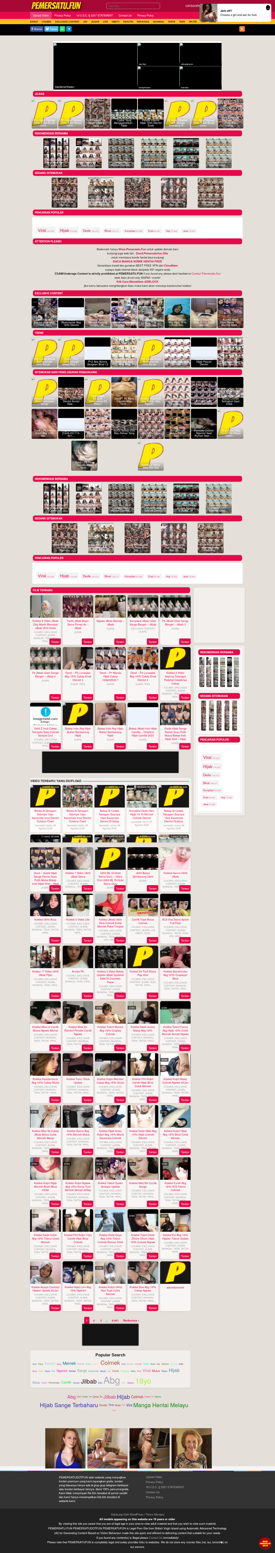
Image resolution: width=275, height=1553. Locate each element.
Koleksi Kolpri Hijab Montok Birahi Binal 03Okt (45, 1186)
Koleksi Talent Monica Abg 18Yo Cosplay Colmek (110, 1030)
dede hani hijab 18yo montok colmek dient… (153, 162)
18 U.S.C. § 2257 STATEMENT (165, 1487)
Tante (111, 1404)
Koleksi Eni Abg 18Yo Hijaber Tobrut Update (175, 1236)
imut (34, 1364)
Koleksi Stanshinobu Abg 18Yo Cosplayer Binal (175, 974)
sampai (76, 1383)
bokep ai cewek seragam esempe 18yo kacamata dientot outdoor (173, 816)
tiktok (40, 1371)
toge (124, 1383)
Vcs (129, 1405)
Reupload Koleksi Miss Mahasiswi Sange (44, 401)
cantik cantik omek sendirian (203, 402)
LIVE (152, 930)
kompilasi (133, 231)
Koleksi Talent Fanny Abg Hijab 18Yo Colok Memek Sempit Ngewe (175, 1030)
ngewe (130, 1382)
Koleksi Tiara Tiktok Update (78, 1080)
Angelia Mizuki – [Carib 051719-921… (71, 433)
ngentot (62, 1370)
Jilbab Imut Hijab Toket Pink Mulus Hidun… (230, 433)
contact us (156, 1538)
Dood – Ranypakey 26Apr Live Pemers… (97, 433)
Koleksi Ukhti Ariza (45, 919)
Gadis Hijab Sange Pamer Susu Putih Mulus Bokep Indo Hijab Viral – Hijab (175, 734)
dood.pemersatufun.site (152, 253)
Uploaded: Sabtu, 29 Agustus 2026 (45, 827)
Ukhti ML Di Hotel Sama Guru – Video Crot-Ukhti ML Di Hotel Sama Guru (110, 878)
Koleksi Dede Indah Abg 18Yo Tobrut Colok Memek (45, 1238)
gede (44, 1382)
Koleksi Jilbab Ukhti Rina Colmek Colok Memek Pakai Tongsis (110, 923)
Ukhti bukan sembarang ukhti (143, 874)
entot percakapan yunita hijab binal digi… (137, 202)
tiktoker (95, 1364)
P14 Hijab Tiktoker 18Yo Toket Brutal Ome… (44, 123)
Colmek (137, 1396)
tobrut (164, 1371)
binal (112, 230)
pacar (80, 1363)
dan (100, 1382)
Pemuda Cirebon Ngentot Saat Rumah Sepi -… (204, 433)
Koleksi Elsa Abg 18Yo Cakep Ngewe (143, 1288)
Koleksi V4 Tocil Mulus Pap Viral (143, 973)
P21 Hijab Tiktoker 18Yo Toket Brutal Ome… (71, 123)
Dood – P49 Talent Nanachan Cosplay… (177, 401)
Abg (71, 1396)
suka (88, 1364)
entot (154, 231)
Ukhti (79, 1396)
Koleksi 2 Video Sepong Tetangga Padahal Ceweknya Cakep (175, 678)
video (133, 1371)
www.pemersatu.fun (132, 249)
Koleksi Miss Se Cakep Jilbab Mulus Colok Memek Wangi (45, 1134)
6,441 (115, 1320)
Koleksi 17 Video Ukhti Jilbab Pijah (45, 973)
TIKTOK (185, 693)
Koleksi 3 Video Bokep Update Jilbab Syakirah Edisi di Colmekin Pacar (110, 976)
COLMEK (38, 632)
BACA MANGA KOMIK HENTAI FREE (137, 261)
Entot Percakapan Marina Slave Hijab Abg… (210, 202)
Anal (117, 1405)
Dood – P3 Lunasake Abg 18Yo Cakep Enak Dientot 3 (78, 676)
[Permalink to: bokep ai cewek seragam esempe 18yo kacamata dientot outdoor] (174, 796)
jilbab (189, 230)
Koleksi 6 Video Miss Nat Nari (151, 466)
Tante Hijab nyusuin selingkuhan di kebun (98, 400)
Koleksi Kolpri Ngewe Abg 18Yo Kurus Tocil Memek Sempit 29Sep (78, 1186)
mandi (103, 1371)
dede (91, 230)
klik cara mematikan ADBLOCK (137, 281)
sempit (138, 1364)
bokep (36, 1382)
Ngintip (158, 1396)
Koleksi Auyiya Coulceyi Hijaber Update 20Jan (45, 1288)
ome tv (98, 1397)
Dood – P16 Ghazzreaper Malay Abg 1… (71, 362)
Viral (114, 1410)
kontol (72, 1371)
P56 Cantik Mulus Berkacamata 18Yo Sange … (44, 362)
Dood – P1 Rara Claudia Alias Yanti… (124, 401)
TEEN (48, 638)
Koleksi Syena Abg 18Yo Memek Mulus (78, 1132)
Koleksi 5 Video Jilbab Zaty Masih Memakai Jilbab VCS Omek (45, 624)
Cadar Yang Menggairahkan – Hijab (124, 123)
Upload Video (154, 1477)
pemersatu (54, 1382)
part (139, 1371)
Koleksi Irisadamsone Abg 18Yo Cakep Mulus (45, 1080)
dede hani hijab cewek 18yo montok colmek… (121, 162)
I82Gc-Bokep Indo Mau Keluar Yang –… (124, 433)
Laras (85, 1396)
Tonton (55, 642)
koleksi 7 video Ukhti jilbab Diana (77, 874)
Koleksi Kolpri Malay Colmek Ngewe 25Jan (175, 1080)
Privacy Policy (154, 1482)
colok (115, 1371)
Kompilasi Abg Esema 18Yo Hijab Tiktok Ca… (44, 322)
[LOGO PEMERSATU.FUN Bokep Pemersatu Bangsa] (56, 5)
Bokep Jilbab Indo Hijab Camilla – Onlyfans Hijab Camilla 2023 (143, 732)
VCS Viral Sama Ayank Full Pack (175, 921)
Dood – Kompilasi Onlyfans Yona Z (124, 323)
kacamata (93, 1371)
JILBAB (51, 635)
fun (53, 1371)
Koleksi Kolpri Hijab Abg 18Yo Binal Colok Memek (175, 1134)
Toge (90, 1396)
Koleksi (147, 1396)
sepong (173, 1364)
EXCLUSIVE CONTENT (46, 633)
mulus (156, 1370)
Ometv (103, 1405)
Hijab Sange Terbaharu (69, 1405)
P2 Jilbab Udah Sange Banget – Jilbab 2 (45, 674)
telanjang (124, 1371)
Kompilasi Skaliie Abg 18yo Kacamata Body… (101, 202)
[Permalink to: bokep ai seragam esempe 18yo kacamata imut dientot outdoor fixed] (45, 796)
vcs (158, 1364)
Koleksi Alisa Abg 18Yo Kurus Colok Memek (204, 322)
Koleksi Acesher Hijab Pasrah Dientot (204, 362)
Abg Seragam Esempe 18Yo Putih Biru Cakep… (230, 121)
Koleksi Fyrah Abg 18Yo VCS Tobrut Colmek (175, 1186)
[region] (110, 810)
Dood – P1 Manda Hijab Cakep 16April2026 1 (110, 676)
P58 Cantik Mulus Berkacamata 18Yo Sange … (150, 362)
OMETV (139, 933)
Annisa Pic (78, 971)
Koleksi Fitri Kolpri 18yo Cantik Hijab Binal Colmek (78, 1238)
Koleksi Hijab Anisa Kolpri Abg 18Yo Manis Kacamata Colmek (110, 1134)
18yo (143, 1380)
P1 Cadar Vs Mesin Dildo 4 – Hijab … (97, 123)
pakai (40, 1364)
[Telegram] (69, 29)
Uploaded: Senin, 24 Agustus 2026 (141, 823)
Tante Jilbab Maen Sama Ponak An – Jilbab (78, 624)
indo (181, 1364)
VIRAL (45, 641)
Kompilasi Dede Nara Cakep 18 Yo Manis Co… (89, 162)
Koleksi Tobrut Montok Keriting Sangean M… (97, 322)
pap (109, 1371)
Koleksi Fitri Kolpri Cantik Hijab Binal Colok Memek (142, 1082)
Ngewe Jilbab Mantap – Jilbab (110, 622)
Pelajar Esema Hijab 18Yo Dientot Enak (151, 123)
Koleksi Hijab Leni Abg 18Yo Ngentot (78, 1288)
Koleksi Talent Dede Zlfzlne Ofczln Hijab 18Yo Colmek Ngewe (143, 1238)
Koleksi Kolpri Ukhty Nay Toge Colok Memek (110, 1290)
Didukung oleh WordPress (127, 1514)
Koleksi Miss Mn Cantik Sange (143, 1184)
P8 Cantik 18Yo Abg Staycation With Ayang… (230, 362)
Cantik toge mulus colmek (143, 921)
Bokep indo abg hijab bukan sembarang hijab (78, 732)
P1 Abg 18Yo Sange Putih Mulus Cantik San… (177, 431)
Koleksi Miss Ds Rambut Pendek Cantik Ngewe (78, 1030)
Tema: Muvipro (155, 1514)
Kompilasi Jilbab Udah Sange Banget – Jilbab (142, 622)
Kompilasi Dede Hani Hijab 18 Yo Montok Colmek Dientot (141, 814)
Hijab (123, 1397)
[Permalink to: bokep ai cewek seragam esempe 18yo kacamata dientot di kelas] (109, 796)
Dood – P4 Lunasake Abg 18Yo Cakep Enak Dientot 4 (143, 676)
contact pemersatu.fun (206, 273)
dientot (165, 1364)
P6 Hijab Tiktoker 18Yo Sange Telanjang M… (177, 123)
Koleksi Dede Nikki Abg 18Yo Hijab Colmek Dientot (143, 1134)
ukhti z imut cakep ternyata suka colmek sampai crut (45, 732)
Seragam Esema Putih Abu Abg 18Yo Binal (124, 362)
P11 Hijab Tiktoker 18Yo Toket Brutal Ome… (204, 123)
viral (46, 230)
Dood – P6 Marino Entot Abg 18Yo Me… (44, 433)
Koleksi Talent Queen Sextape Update (110, 1184)
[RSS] (242, 29)
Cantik (123, 1405)
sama (47, 1371)
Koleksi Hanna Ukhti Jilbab (175, 874)
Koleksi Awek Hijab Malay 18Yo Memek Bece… (230, 322)
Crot (153, 1396)
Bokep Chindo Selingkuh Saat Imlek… (230, 401)
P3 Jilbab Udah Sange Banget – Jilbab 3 (175, 622)
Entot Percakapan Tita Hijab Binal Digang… (64, 202)
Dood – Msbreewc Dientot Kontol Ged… (71, 401)
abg (171, 230)
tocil (123, 1364)
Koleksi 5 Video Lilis (78, 919)
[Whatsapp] (62, 29)
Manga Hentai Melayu (160, 1405)
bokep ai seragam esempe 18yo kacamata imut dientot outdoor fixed (45, 816)
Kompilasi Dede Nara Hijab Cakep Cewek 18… (56, 162)
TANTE (177, 933)
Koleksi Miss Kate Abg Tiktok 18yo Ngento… (150, 401)
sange (82, 1370)
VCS (54, 638)
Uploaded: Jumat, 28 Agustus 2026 (109, 827)
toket (146, 1364)
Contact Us (153, 1492)
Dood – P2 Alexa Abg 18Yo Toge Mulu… (151, 433)
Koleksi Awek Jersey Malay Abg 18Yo (143, 1028)
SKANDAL (38, 638)
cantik (66, 1382)
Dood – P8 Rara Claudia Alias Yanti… (84, 465)
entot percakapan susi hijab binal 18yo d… (174, 202)
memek (69, 1363)
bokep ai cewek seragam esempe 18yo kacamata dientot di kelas (109, 816)
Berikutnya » (131, 1320)
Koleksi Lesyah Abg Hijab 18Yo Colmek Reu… (177, 322)
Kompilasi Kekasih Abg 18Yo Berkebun (151, 322)
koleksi (50, 1363)
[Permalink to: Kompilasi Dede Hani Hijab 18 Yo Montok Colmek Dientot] (142, 796)
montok (130, 1364)
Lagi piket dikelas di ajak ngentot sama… (186, 162)
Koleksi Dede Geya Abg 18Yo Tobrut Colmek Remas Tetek (110, 1238)
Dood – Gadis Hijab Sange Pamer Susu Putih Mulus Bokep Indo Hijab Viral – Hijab (45, 878)
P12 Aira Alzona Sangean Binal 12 (97, 363)
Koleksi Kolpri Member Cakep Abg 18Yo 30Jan (110, 1080)
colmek (110, 1362)
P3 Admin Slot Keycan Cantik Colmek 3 (177, 362)
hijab (68, 230)
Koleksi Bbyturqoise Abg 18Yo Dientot (71, 322)
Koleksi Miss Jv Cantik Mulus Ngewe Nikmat (45, 1028)
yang (59, 1364)
